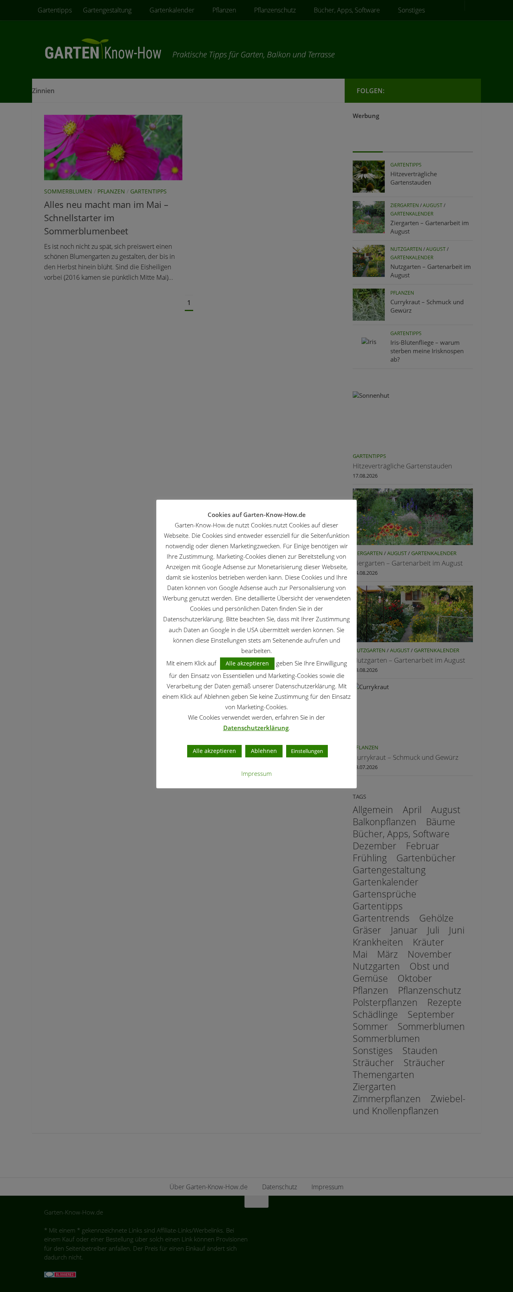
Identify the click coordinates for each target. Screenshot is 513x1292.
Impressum (256, 773)
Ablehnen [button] (264, 751)
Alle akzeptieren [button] (247, 663)
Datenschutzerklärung (256, 728)
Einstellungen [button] (307, 751)
